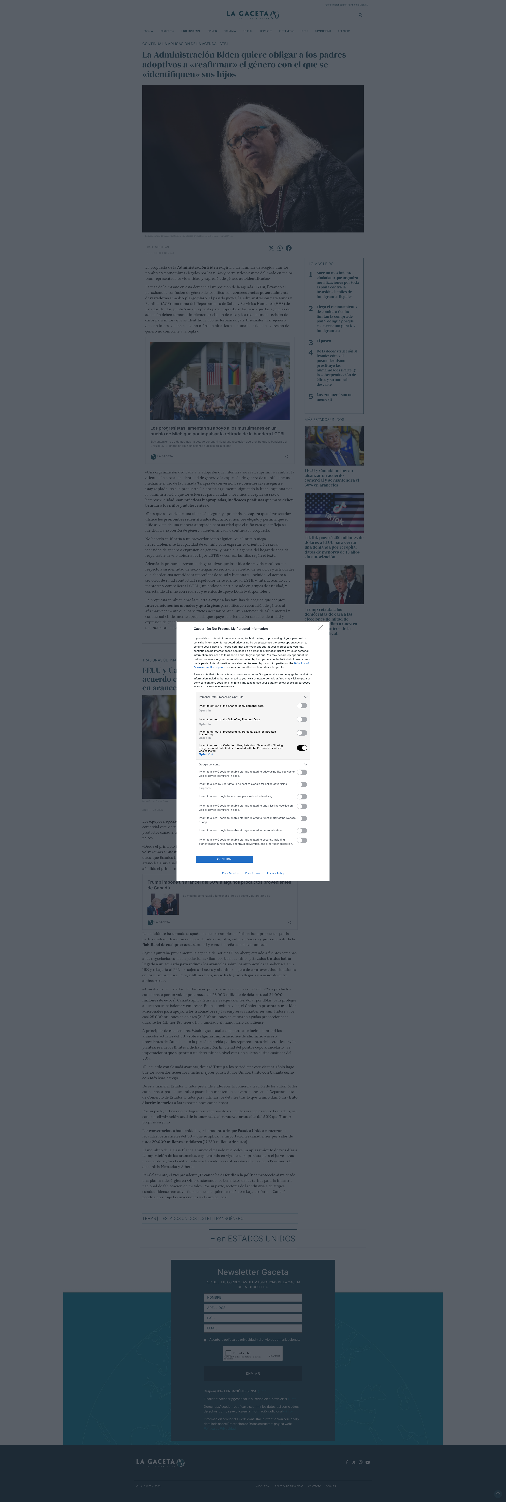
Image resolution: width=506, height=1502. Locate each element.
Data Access (253, 873)
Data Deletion (230, 873)
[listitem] (253, 697)
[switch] (302, 705)
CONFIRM (224, 859)
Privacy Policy (275, 873)
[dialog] (253, 751)
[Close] (321, 629)
